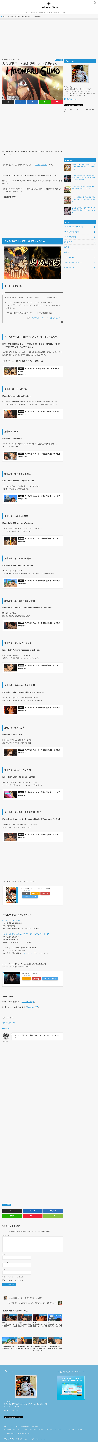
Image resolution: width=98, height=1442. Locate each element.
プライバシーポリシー (66, 12)
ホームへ (7, 1028)
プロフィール (34, 12)
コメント (5, 1235)
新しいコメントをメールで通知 (13, 1277)
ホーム (27, 12)
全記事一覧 (49, 12)
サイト (4, 1269)
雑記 (66, 252)
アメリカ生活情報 (71, 232)
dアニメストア (29, 953)
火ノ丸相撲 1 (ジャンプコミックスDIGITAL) (36, 888)
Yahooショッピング (30, 897)
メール (5, 1262)
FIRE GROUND (27, 1002)
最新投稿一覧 (42, 12)
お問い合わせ (56, 12)
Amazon (35, 893)
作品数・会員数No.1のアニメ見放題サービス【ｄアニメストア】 (24, 934)
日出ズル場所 (31, 1007)
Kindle (26, 893)
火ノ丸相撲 (7, 1204)
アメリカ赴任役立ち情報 (73, 227)
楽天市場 (45, 893)
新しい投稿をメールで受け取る (13, 1280)
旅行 (66, 247)
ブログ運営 (69, 257)
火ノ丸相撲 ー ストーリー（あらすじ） (45, 318)
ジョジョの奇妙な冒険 (73, 262)
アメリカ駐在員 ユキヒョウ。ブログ (23, 1439)
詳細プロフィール (71, 99)
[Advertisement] (32, 41)
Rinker (29, 890)
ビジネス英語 (70, 237)
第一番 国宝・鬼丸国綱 (29, 973)
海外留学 (68, 242)
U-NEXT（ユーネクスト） (11, 920)
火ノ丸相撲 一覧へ (10, 1023)
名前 (4, 1254)
